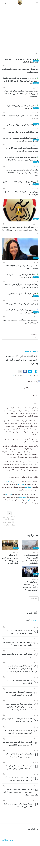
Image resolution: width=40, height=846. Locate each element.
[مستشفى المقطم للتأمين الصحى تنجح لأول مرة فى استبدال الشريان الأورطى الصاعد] (20, 139)
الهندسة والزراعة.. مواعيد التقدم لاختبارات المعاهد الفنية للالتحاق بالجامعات (20, 70)
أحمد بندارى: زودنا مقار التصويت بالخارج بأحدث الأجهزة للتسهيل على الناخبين (20, 321)
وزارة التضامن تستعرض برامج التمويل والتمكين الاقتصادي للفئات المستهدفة (10, 559)
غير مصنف (28, 351)
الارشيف (35, 351)
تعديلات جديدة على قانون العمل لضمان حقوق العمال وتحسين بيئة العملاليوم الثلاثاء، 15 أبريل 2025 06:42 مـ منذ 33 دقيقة (20, 93)
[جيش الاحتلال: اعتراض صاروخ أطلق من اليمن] (20, 124)
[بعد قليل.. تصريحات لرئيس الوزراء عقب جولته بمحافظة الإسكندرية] (20, 107)
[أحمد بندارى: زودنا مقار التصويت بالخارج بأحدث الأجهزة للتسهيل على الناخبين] (20, 311)
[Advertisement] (20, 26)
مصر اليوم (20, 484)
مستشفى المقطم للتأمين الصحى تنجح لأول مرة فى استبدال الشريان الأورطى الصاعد (21, 149)
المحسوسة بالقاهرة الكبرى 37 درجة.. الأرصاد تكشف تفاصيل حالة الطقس (30, 559)
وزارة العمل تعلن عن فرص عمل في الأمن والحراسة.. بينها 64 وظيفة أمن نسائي (21, 778)
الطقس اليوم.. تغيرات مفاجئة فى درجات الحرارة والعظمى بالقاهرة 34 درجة (22, 755)
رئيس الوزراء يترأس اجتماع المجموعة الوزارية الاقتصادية (20, 304)
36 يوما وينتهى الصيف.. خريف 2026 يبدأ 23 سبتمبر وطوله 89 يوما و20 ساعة (21, 631)
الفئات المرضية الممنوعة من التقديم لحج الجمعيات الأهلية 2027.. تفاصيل (22, 267)
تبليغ (13, 375)
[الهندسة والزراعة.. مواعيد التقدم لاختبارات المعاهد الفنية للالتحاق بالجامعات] (20, 61)
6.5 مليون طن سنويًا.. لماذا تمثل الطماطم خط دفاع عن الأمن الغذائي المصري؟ (20, 643)
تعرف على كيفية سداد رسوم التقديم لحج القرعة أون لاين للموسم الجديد (22, 693)
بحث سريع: (34, 334)
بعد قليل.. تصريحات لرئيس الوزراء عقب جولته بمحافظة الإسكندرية (20, 117)
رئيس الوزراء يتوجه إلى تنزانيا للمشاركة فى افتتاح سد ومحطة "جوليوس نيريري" (30, 586)
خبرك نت (6, 481)
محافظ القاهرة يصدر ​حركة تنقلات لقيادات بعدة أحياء (20, 655)
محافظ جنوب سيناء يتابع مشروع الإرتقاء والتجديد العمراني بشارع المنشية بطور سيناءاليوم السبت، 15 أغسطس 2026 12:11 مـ (22, 707)
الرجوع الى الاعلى (7, 840)
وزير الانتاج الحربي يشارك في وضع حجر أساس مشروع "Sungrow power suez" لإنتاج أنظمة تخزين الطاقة (20, 792)
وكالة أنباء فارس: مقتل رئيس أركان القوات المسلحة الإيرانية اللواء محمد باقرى (21, 286)
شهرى (28, 620)
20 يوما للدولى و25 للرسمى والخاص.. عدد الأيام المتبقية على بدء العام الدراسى (21, 731)
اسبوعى (35, 620)
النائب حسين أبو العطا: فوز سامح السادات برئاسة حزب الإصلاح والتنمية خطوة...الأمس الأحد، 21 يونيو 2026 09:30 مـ (20, 230)
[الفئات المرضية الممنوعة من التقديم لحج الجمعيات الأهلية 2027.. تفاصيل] (20, 249)
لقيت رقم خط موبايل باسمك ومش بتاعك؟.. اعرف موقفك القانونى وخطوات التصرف (21, 767)
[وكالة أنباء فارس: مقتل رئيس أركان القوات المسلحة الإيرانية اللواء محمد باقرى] (20, 276)
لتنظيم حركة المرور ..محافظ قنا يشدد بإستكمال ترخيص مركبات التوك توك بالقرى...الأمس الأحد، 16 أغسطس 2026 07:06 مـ (22, 668)
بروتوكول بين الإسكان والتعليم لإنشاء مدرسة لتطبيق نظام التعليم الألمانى (21, 193)
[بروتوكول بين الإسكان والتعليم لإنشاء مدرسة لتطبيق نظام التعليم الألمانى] (20, 183)
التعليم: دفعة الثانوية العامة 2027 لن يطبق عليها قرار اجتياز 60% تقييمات (20, 719)
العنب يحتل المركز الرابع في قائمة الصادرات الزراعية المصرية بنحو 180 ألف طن (20, 743)
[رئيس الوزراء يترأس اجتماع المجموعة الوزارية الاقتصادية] (20, 295)
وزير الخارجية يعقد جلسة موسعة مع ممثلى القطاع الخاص (21, 681)
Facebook (34, 599)
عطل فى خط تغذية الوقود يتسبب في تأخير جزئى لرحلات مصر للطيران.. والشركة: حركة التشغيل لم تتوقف (22, 172)
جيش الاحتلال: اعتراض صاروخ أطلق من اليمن (23, 132)
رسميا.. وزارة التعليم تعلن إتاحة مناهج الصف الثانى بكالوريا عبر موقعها (20, 805)
